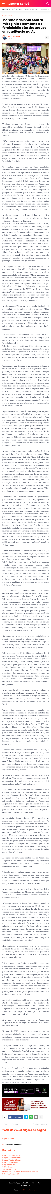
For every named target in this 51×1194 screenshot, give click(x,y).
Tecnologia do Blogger (13, 1144)
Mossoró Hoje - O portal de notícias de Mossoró (20, 1172)
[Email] (36, 1117)
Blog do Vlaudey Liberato (11, 1160)
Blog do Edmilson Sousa (11, 1155)
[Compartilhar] (47, 37)
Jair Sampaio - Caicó (10, 1169)
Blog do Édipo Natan (10, 1162)
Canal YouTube (14, 1183)
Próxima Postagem (40, 1124)
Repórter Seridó (18, 3)
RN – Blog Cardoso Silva (11, 1174)
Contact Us (25, 1186)
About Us (25, 1183)
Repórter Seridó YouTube (12, 9)
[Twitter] (26, 1117)
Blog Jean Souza (8, 1165)
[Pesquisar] (48, 3)
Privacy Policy (37, 1183)
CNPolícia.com (7, 1167)
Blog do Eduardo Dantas (11, 1158)
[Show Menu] (3, 4)
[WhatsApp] (31, 1117)
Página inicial (7, 16)
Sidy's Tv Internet (31, 9)
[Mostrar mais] (41, 1117)
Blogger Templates (30, 1190)
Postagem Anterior (11, 1124)
